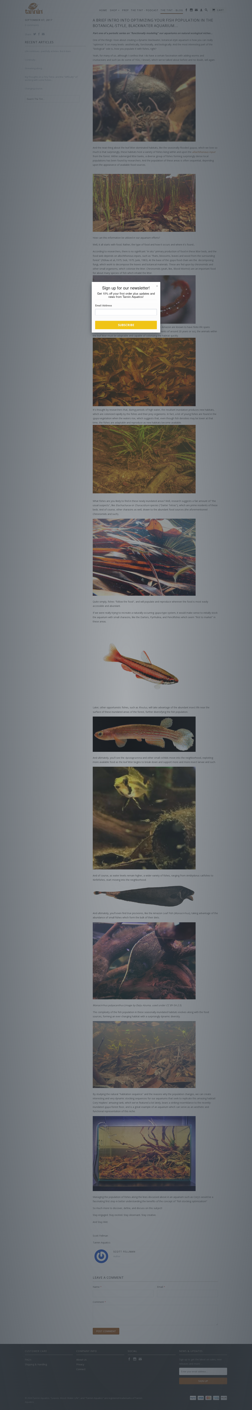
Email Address (103, 305)
